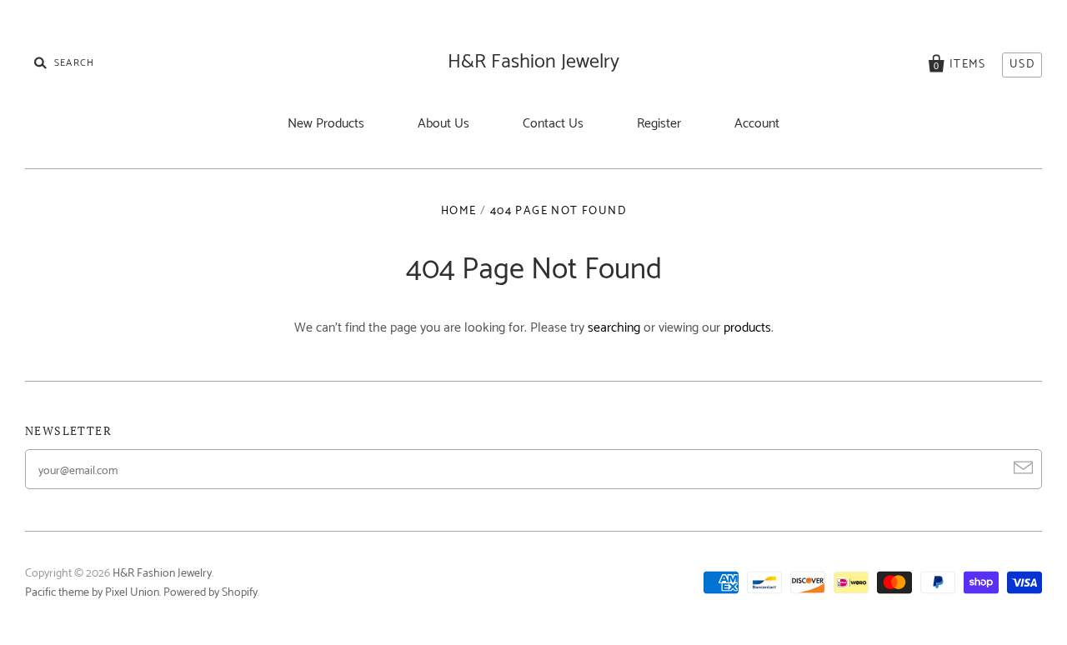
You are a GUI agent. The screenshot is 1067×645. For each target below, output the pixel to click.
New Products (326, 123)
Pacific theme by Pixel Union (92, 592)
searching (614, 328)
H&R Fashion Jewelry (533, 62)
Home (459, 211)
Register (659, 123)
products (747, 328)
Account (756, 123)
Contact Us (553, 123)
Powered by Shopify (210, 592)
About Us (443, 123)
